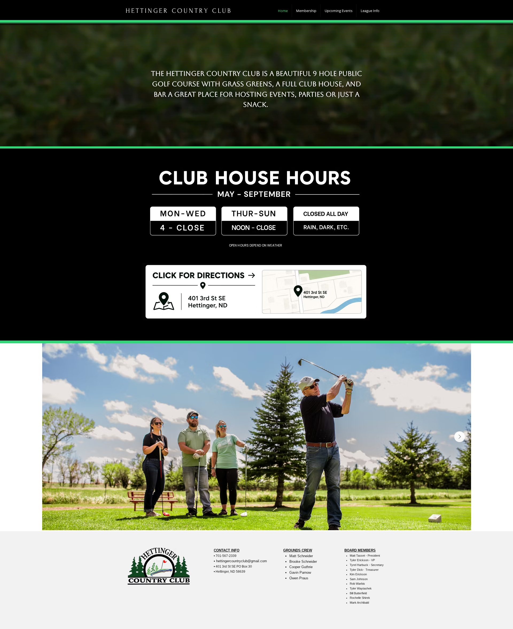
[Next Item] (459, 436)
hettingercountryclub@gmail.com (241, 561)
